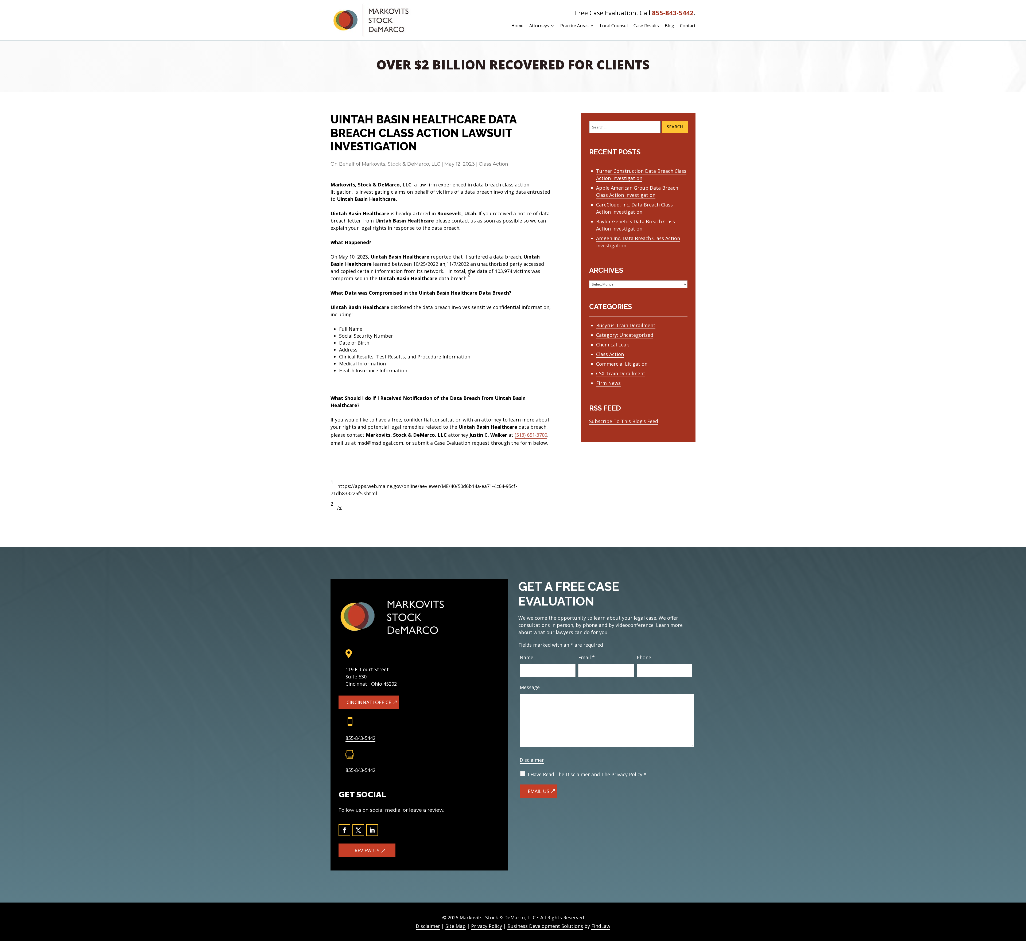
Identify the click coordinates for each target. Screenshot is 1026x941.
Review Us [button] (367, 850)
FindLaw (600, 926)
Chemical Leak (612, 344)
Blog (669, 26)
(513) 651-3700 (531, 435)
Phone (644, 657)
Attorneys (539, 26)
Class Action (493, 164)
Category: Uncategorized (624, 335)
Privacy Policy (486, 926)
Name (526, 657)
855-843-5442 (673, 12)
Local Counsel (614, 26)
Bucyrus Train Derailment (625, 325)
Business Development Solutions (545, 926)
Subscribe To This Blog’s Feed (623, 421)
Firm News (608, 383)
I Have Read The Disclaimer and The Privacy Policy (587, 774)
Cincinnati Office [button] (369, 702)
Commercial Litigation (621, 364)
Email (586, 657)
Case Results (646, 26)
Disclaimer (532, 760)
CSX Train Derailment (620, 373)
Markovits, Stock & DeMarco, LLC (401, 164)
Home (517, 26)
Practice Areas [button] (574, 26)
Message (530, 687)
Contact (687, 26)
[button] (1018, 908)
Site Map (455, 926)
